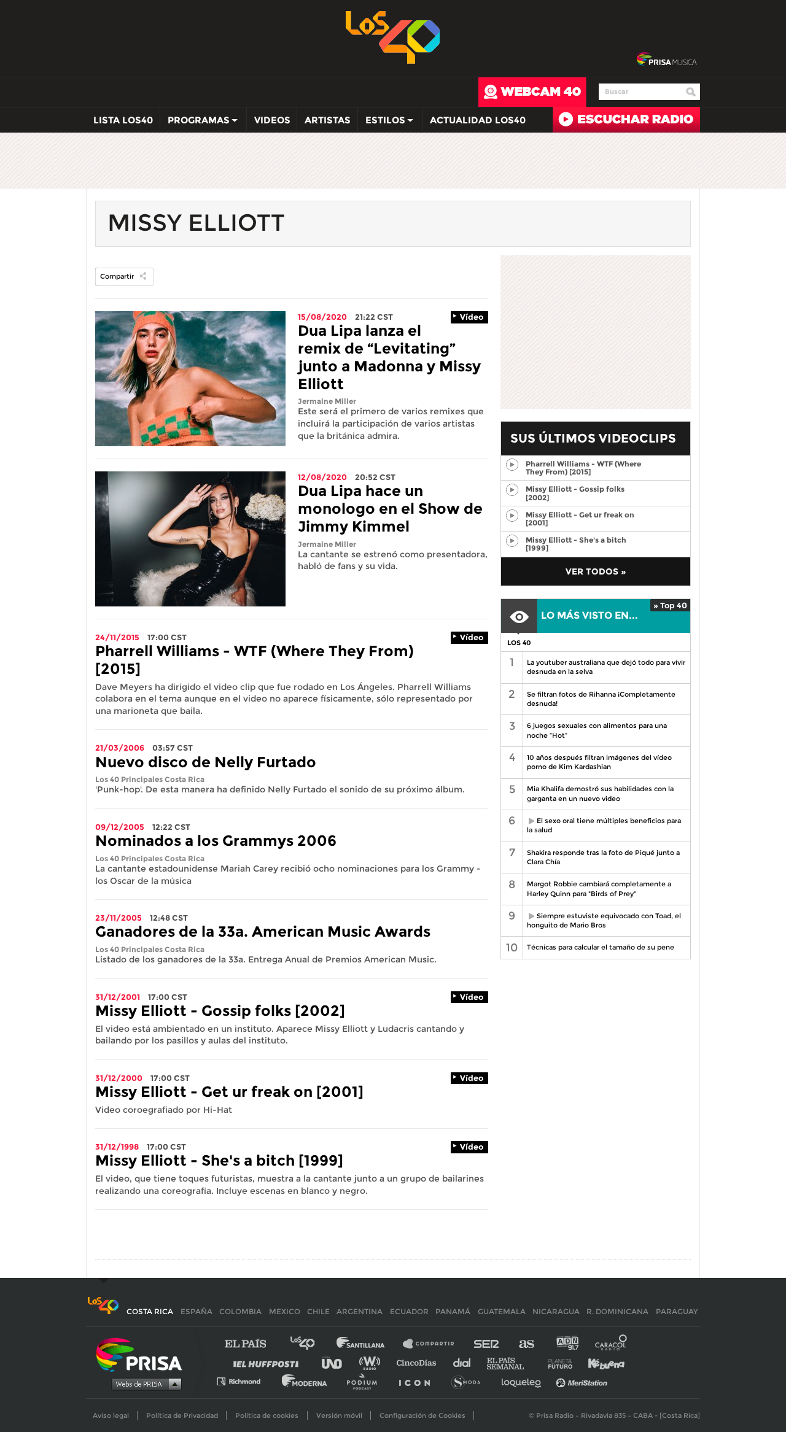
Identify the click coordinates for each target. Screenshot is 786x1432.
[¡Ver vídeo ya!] (511, 465)
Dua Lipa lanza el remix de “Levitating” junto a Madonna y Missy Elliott (389, 357)
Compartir (117, 276)
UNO (337, 1362)
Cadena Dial (466, 1362)
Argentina (360, 1311)
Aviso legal (111, 1415)
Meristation (583, 1380)
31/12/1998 (117, 1146)
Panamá (452, 1311)
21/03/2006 (119, 748)
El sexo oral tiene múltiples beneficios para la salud (602, 825)
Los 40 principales (312, 1344)
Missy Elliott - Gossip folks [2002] (220, 1011)
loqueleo (524, 1380)
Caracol (611, 1344)
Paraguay (677, 1311)
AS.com (526, 1344)
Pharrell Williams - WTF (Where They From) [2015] (254, 660)
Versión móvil (339, 1415)
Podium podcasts (366, 1380)
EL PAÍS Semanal (511, 1362)
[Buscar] (691, 92)
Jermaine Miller (327, 401)
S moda (470, 1380)
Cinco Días (419, 1362)
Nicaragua (556, 1311)
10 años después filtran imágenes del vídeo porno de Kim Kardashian (599, 762)
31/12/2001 (117, 997)
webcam (532, 92)
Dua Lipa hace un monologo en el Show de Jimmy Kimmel (390, 508)
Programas (195, 122)
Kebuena (600, 1362)
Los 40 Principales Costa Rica (149, 779)
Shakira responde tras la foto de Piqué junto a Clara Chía (603, 857)
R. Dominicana (617, 1311)
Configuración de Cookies (422, 1415)
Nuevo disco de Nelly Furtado (205, 762)
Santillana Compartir (434, 1344)
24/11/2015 (117, 637)
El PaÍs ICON (418, 1380)
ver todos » (596, 571)
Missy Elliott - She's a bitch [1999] (219, 1160)
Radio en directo (626, 120)
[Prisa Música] (666, 59)
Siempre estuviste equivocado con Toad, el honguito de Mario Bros (602, 920)
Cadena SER (487, 1344)
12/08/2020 (322, 477)
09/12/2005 (119, 827)
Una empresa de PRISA (143, 1353)
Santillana (369, 1344)
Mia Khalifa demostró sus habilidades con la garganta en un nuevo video (600, 793)
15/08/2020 (322, 317)
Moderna (305, 1380)
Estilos (381, 122)
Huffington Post (268, 1362)
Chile (318, 1311)
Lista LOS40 (123, 120)
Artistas (328, 120)
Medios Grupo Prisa (143, 1383)
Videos (272, 120)
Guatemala (502, 1311)
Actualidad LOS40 (478, 120)
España (196, 1311)
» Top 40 (670, 605)
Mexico (284, 1311)
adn (566, 1344)
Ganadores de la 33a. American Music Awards (262, 931)
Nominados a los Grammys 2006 (216, 841)
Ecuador (409, 1311)
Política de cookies (266, 1415)
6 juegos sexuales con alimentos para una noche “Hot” (597, 730)
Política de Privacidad (182, 1415)
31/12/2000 (118, 1078)
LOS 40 (519, 642)
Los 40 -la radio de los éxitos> (393, 36)
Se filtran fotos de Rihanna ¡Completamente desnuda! (601, 699)
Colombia (240, 1311)
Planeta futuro (556, 1362)
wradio (372, 1362)
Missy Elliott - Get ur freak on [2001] (229, 1092)
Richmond (245, 1380)
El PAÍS (252, 1344)
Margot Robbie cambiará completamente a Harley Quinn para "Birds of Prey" (599, 888)
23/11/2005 (118, 918)
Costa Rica (149, 1311)
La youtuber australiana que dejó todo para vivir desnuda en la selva (606, 667)
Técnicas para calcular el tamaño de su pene (600, 947)
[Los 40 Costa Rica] (103, 1311)
